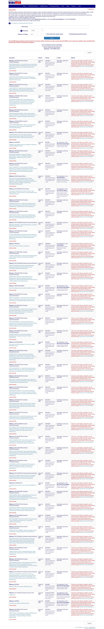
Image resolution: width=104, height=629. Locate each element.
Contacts (74, 6)
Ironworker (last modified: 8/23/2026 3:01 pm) (19, 603)
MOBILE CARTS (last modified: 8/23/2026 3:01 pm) (20, 586)
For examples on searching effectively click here (21, 23)
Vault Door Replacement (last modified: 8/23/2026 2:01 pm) (22, 288)
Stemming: (25, 30)
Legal (67, 6)
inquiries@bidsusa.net (91, 628)
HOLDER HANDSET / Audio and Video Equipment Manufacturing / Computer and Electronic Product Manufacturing (20, 336)
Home (24, 6)
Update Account (43, 6)
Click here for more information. (86, 66)
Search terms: (24, 26)
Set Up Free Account (33, 6)
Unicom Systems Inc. (85, 627)
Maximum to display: (23, 34)
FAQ (63, 6)
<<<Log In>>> (91, 9)
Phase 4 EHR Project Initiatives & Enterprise (19, 245)
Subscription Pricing (54, 6)
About (79, 6)
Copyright (77, 627)
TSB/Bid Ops (12, 595)
